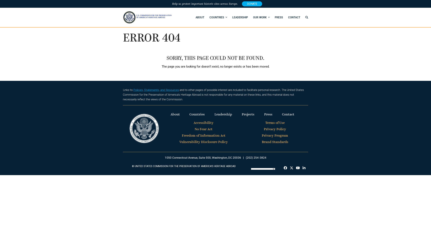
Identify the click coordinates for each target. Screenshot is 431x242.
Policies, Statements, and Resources (156, 90)
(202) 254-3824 (256, 157)
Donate (252, 3)
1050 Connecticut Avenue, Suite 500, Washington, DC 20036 (203, 157)
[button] (307, 17)
